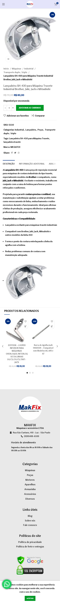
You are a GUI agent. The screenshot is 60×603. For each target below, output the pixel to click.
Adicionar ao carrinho (30, 108)
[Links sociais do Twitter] (15, 153)
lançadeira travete (12, 141)
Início (6, 68)
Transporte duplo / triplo (15, 72)
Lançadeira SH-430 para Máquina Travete (29, 138)
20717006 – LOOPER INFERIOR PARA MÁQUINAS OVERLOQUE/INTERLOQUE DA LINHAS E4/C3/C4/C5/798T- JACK (17, 354)
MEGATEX (15, 147)
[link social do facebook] (11, 153)
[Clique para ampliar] (8, 59)
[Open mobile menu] (3, 4)
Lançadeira (30, 129)
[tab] (9, 163)
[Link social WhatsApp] (18, 153)
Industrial (29, 68)
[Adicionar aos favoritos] (25, 321)
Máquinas (17, 68)
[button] (25, 326)
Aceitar (30, 598)
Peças (40, 129)
